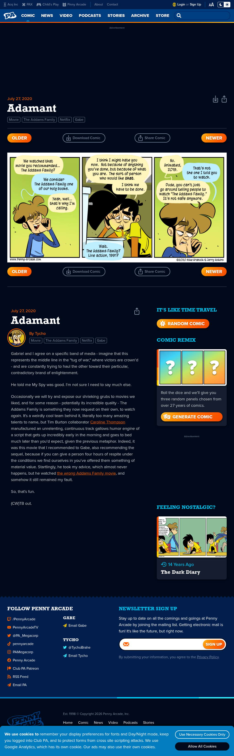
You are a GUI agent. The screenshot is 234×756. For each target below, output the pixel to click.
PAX (29, 4)
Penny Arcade (24, 660)
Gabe (79, 119)
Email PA (20, 684)
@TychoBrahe (79, 647)
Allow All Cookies (202, 746)
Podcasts (130, 722)
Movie (14, 119)
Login (181, 4)
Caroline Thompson (107, 422)
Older (19, 138)
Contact (112, 4)
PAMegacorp (23, 652)
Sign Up (195, 4)
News (98, 722)
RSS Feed (20, 676)
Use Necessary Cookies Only (202, 734)
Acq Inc (13, 4)
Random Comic (186, 323)
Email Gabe (78, 625)
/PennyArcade (24, 619)
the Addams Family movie (86, 473)
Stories (148, 722)
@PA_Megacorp (25, 635)
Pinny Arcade (76, 4)
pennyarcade (23, 643)
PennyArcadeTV (25, 627)
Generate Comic (193, 416)
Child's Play (51, 4)
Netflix (65, 119)
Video (113, 722)
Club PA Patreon (26, 668)
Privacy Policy (208, 657)
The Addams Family (39, 119)
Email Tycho (78, 655)
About (98, 4)
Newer (214, 138)
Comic (83, 722)
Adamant (35, 321)
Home (68, 722)
